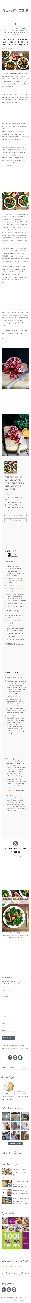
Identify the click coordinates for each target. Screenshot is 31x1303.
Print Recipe (16, 515)
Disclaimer (16, 1298)
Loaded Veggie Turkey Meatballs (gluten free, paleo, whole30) (21, 1201)
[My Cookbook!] (15, 1250)
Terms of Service (18, 1300)
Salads (19, 943)
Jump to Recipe (7, 48)
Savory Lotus (15, 10)
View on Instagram (16, 1143)
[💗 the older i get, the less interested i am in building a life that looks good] (15, 1116)
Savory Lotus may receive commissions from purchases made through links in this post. (15, 32)
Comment (5, 996)
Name (4, 1016)
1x (9, 555)
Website (4, 1030)
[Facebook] (10, 1057)
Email (4, 1023)
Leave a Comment (21, 28)
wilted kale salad (23, 945)
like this (18, 580)
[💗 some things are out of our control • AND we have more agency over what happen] (6, 1135)
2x (12, 555)
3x (16, 555)
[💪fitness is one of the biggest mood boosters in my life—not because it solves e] (6, 1126)
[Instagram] (15, 1057)
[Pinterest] (20, 1057)
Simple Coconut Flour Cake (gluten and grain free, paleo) (21, 1184)
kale (11, 945)
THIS (11, 630)
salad (15, 945)
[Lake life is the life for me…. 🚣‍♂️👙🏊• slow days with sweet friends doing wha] (6, 1116)
